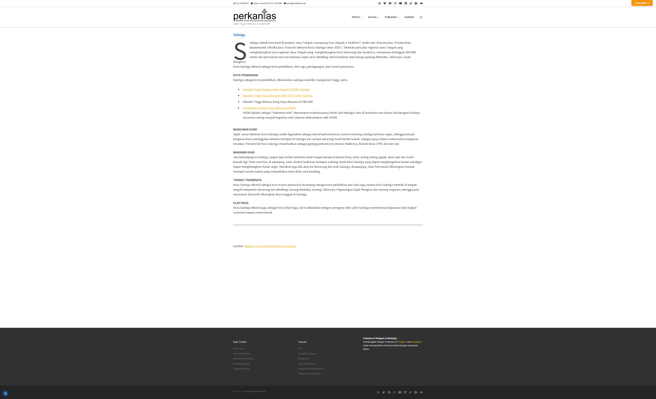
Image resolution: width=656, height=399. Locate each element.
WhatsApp (416, 341)
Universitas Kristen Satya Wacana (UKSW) (269, 108)
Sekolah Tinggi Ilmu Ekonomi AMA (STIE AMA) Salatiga (278, 96)
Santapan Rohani (241, 368)
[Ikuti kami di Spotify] (416, 3)
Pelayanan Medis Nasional (310, 368)
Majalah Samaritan (307, 363)
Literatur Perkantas (307, 353)
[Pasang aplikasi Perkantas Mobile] (421, 3)
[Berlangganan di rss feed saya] (380, 3)
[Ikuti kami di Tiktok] (411, 3)
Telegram (402, 341)
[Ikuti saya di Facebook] (390, 3)
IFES (300, 348)
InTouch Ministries (241, 353)
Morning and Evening (243, 358)
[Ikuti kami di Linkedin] (406, 3)
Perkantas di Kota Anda (309, 373)
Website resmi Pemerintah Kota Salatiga (270, 246)
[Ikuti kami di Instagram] (395, 3)
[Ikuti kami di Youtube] (400, 3)
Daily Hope (238, 348)
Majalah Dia (303, 358)
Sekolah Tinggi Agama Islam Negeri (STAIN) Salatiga (276, 89)
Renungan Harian (241, 363)
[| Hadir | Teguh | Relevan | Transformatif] (254, 14)
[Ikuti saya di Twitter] (385, 3)
